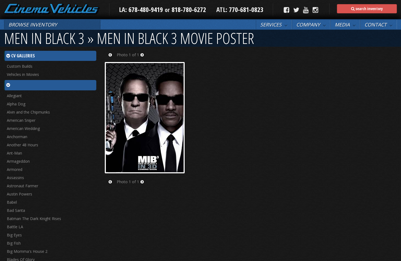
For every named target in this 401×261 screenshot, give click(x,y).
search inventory (369, 8)
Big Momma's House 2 (27, 251)
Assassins (15, 177)
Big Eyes (14, 235)
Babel (12, 202)
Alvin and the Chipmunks (28, 112)
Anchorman (17, 136)
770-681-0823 (245, 9)
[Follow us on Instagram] (315, 9)
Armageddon (18, 161)
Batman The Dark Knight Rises (34, 218)
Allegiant (14, 95)
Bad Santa (16, 210)
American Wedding (23, 128)
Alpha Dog (16, 103)
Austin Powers (19, 194)
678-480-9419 (145, 9)
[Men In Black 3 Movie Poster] (144, 117)
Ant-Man (14, 153)
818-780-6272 (189, 9)
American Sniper (21, 120)
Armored (14, 169)
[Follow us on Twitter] (296, 9)
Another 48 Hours (22, 144)
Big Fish (14, 243)
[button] (274, 24)
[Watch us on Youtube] (306, 9)
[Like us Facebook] (286, 9)
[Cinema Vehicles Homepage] (52, 9)
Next (143, 58)
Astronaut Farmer (22, 185)
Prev (112, 58)
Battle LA (15, 226)
